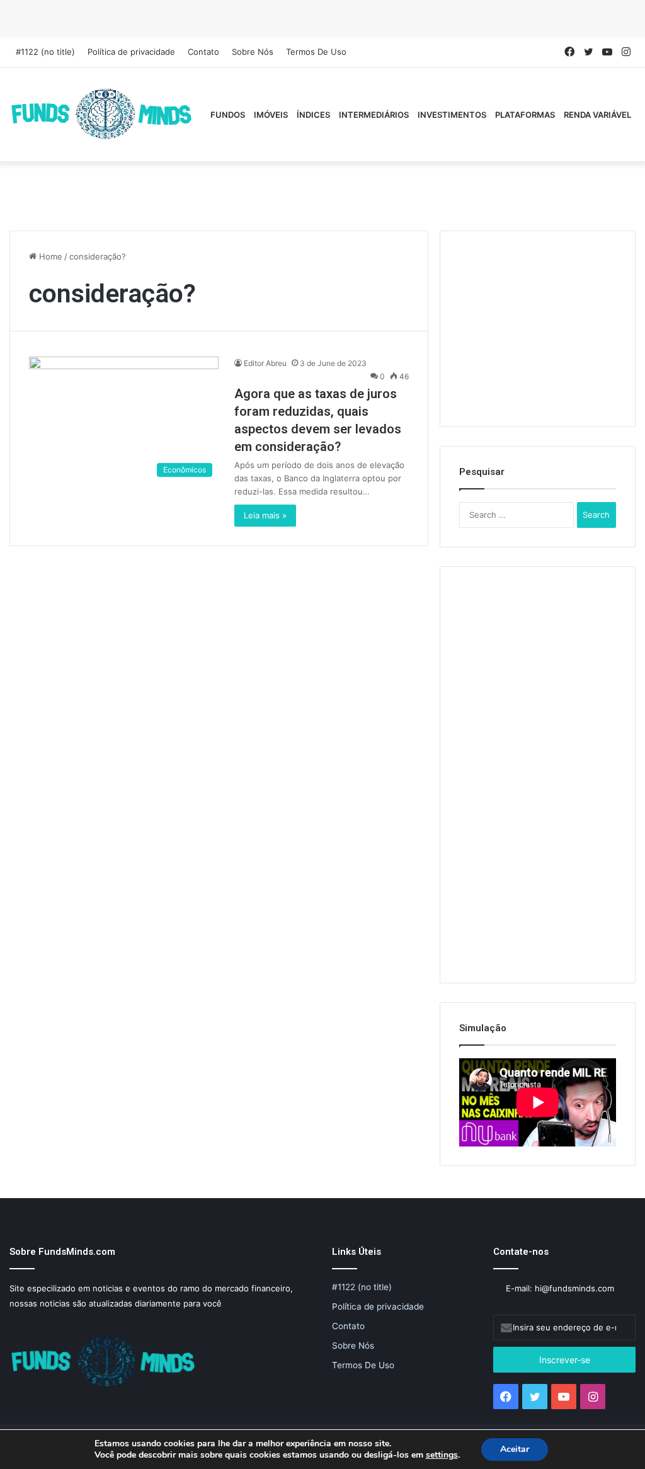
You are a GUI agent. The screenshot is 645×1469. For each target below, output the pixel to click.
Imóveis (271, 115)
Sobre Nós (252, 52)
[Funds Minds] (102, 114)
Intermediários (374, 115)
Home (49, 256)
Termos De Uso (316, 52)
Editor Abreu (265, 363)
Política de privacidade (131, 52)
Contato (203, 52)
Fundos (227, 115)
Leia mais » (265, 515)
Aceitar (514, 1449)
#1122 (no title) (45, 52)
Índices (313, 115)
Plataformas (525, 115)
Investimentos (452, 115)
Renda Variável (597, 115)
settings (442, 1455)
